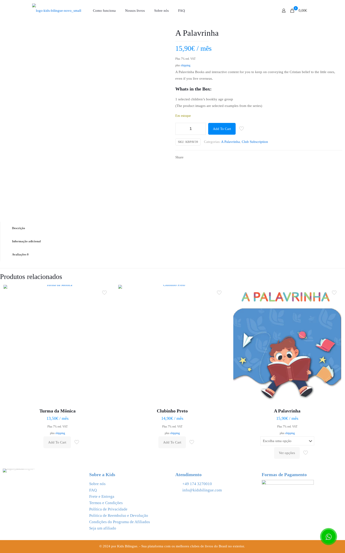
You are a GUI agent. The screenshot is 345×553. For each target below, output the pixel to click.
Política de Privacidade (108, 509)
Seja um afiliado (102, 528)
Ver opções (287, 453)
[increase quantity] (200, 129)
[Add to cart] (105, 291)
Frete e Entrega (101, 496)
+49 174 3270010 (197, 484)
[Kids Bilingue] (56, 10)
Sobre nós (97, 484)
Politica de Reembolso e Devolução (118, 515)
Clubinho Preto (172, 410)
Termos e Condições (106, 503)
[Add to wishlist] (105, 311)
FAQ (93, 490)
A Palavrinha (230, 142)
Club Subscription (255, 142)
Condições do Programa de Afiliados (119, 522)
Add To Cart (222, 129)
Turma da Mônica (57, 410)
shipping (185, 65)
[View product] (105, 301)
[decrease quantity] (180, 129)
